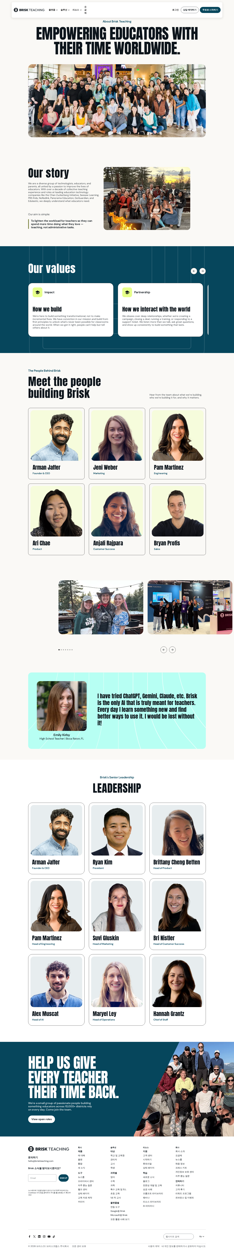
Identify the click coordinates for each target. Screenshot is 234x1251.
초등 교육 (115, 1193)
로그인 (175, 9)
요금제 (85, 9)
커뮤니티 (180, 1185)
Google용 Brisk (117, 1211)
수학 (112, 1181)
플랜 (80, 1159)
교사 (112, 1163)
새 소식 (81, 1167)
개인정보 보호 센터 (185, 1171)
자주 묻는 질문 (85, 1185)
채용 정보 (180, 1163)
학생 (112, 1167)
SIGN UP (63, 1178)
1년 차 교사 (115, 1197)
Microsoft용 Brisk (118, 1215)
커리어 (81, 1201)
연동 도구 (115, 1207)
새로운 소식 (148, 1177)
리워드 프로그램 (183, 1193)
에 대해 (81, 1155)
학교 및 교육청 (117, 1155)
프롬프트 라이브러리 (153, 1193)
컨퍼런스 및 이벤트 (185, 1197)
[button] (53, 10)
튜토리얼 (147, 1163)
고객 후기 (180, 1189)
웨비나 (146, 1197)
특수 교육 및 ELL (118, 1189)
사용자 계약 (153, 1246)
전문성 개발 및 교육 (152, 1185)
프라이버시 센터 (86, 1181)
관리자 (113, 1159)
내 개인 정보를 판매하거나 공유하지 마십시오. (184, 1246)
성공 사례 (147, 1189)
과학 (112, 1185)
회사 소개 (180, 1151)
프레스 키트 (181, 1167)
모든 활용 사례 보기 (119, 1219)
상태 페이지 (83, 1193)
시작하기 (147, 1159)
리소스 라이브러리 (152, 1201)
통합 (80, 1163)
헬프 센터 (82, 1189)
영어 (112, 1177)
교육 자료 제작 (85, 1197)
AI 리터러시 (148, 1205)
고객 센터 (147, 1155)
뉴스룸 (81, 1177)
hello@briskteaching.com (40, 1161)
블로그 (146, 1181)
